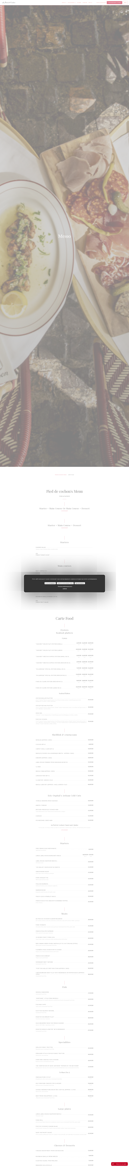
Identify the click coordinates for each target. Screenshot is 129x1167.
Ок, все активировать (50, 583)
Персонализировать (79, 583)
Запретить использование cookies (65, 583)
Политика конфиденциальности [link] (65, 586)
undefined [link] (65, 588)
